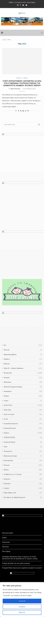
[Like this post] (16, 111)
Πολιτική (23, 350)
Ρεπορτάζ (23, 377)
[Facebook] (20, 5)
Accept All (22, 601)
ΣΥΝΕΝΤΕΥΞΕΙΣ (23, 437)
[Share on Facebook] (18, 111)
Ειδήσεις (23, 433)
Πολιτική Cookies (7, 533)
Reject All (22, 612)
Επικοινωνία (6, 542)
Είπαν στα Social (23, 414)
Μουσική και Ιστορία (23, 456)
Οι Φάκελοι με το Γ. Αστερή (23, 474)
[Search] (42, 33)
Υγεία (23, 446)
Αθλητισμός (23, 382)
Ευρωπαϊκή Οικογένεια (23, 423)
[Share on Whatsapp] (25, 111)
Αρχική (4, 39)
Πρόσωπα (23, 364)
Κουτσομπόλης (23, 460)
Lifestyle (23, 488)
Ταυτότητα (5, 547)
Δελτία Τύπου (23, 405)
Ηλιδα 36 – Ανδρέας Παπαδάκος (23, 368)
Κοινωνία (23, 465)
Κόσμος (23, 469)
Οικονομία (23, 483)
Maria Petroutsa (15, 88)
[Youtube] (23, 5)
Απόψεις (23, 396)
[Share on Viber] (28, 111)
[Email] (26, 5)
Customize (22, 606)
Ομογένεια (23, 479)
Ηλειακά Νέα (23, 373)
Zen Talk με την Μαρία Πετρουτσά (23, 497)
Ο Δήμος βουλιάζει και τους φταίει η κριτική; (16, 563)
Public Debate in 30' (23, 493)
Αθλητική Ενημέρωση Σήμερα (23, 387)
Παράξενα (23, 359)
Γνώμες (23, 400)
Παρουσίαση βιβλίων (23, 354)
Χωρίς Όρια (23, 410)
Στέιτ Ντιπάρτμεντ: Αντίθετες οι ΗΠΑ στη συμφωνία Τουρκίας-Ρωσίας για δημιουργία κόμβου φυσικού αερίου (22, 83)
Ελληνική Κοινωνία (23, 428)
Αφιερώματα (23, 391)
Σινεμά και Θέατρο (23, 442)
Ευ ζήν (23, 419)
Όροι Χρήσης (6, 551)
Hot (23, 345)
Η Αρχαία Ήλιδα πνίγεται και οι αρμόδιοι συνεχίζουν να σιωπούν (22, 568)
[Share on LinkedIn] (23, 111)
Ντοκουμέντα (23, 451)
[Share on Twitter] (21, 111)
